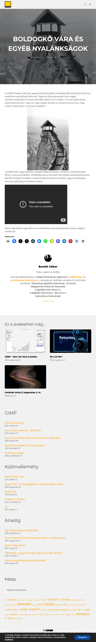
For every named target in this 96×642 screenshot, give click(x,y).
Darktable (65, 599)
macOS (34, 609)
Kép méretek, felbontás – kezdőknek (23, 430)
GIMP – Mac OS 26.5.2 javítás (21, 357)
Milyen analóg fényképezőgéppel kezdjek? (25, 560)
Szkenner (57, 615)
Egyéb (65, 57)
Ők (6, 506)
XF (6, 618)
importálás (59, 605)
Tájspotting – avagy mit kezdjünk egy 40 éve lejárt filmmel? (34, 553)
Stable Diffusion (49, 615)
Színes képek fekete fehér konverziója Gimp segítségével (33, 438)
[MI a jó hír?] (70, 341)
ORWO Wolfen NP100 (15, 545)
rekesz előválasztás (25, 615)
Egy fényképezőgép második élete (21, 530)
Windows (83, 614)
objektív (87, 610)
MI (79, 610)
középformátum (11, 610)
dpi (84, 600)
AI (5, 600)
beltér (18, 600)
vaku (73, 615)
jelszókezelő (74, 605)
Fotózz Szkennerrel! (14, 423)
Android (12, 599)
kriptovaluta (82, 605)
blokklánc (37, 600)
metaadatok (73, 610)
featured (24, 604)
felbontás (34, 605)
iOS (65, 604)
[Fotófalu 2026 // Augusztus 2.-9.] (25, 377)
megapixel (44, 610)
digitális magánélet (76, 600)
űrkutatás (19, 618)
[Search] (85, 4)
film (40, 604)
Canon (43, 600)
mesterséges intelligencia (58, 610)
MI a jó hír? (56, 357)
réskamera (35, 615)
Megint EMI (10, 491)
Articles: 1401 (48, 301)
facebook (13, 605)
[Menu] (90, 4)
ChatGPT (53, 599)
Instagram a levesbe (15, 499)
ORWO (7, 615)
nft (82, 610)
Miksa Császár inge (14, 476)
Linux (23, 609)
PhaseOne (14, 614)
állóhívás (11, 618)
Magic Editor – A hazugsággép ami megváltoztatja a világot (34, 484)
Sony (41, 614)
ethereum (7, 605)
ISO (69, 605)
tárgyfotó (68, 615)
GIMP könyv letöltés (14, 453)
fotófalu (49, 604)
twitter (63, 615)
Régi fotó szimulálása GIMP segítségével (25, 445)
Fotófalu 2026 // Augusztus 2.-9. (23, 392)
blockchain (29, 600)
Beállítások (9, 639)
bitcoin (23, 600)
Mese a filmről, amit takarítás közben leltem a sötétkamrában (35, 538)
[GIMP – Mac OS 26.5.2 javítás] (25, 341)
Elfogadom (82, 637)
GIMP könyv (76, 277)
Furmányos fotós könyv (24, 280)
